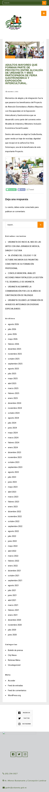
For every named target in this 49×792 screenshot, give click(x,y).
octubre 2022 (13, 521)
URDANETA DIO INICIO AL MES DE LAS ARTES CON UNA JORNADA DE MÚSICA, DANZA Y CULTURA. (23, 246)
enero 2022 (13, 566)
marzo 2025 (13, 388)
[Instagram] (25, 754)
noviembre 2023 (15, 457)
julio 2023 (12, 477)
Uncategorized (14, 665)
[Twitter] (19, 754)
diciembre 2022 (14, 511)
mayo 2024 (13, 433)
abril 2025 (12, 383)
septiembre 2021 (15, 580)
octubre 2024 (13, 413)
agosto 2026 (13, 324)
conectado (29, 207)
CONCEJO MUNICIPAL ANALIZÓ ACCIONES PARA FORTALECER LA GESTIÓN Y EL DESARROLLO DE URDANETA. (24, 277)
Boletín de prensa (15, 650)
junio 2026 (12, 334)
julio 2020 (12, 630)
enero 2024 (13, 447)
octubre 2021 (13, 575)
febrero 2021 (13, 610)
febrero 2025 (13, 393)
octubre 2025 (13, 359)
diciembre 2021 (14, 570)
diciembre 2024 (14, 403)
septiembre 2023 (15, 467)
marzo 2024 (13, 437)
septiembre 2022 (15, 526)
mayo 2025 (13, 378)
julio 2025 (12, 373)
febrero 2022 (13, 561)
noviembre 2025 (15, 354)
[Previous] (11, 171)
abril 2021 (12, 600)
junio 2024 (12, 428)
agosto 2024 (13, 418)
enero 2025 (13, 398)
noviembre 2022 (15, 516)
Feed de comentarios (17, 690)
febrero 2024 (13, 442)
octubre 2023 (13, 462)
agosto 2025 (13, 368)
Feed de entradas (15, 685)
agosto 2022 (13, 531)
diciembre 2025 (14, 349)
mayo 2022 (13, 546)
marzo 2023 (13, 497)
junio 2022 (12, 541)
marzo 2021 (13, 605)
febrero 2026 (13, 344)
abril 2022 (12, 551)
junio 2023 (12, 482)
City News (12, 655)
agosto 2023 (13, 472)
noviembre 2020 (15, 625)
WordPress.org (14, 695)
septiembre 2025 (15, 364)
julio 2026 (12, 329)
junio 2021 (12, 595)
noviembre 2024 (15, 408)
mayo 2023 (13, 487)
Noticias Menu (10, 57)
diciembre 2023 (14, 452)
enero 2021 (13, 615)
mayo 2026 (13, 339)
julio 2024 (12, 423)
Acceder (11, 680)
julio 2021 (12, 590)
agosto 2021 (13, 585)
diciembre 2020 (14, 620)
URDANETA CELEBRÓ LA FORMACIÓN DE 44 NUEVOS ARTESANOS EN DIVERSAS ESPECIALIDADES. (24, 304)
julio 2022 (12, 536)
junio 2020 (12, 635)
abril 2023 (12, 492)
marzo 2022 (13, 556)
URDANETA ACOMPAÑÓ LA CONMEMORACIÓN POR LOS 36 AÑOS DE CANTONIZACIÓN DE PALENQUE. (23, 291)
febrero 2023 (13, 502)
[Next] (38, 171)
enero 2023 (13, 506)
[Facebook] (13, 754)
